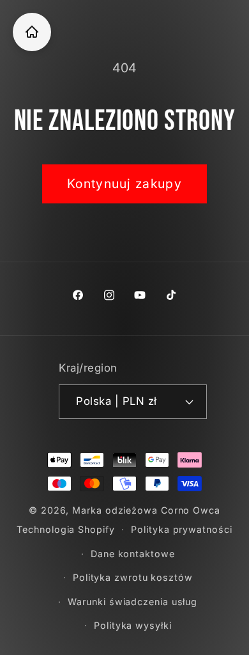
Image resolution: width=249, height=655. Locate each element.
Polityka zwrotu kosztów (133, 577)
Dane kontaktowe (133, 553)
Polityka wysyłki (133, 625)
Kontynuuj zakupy (124, 183)
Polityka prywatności (181, 529)
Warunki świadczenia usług (132, 601)
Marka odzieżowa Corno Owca (146, 510)
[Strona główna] (32, 32)
